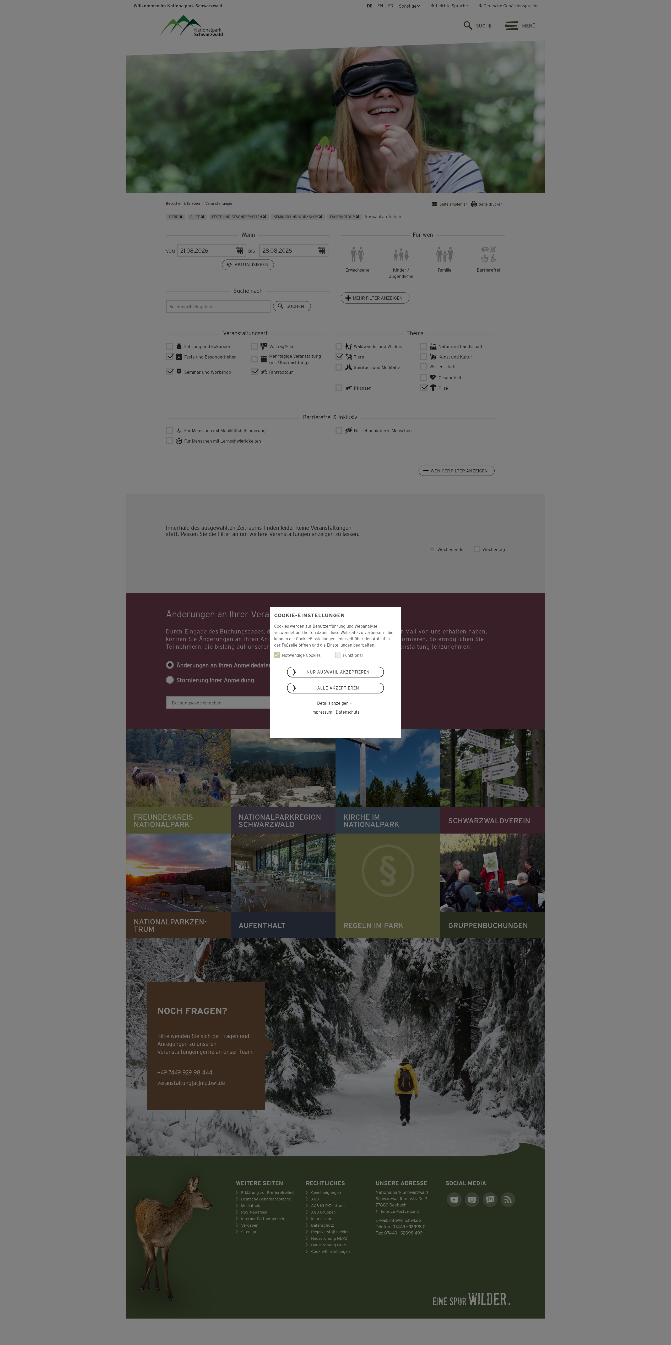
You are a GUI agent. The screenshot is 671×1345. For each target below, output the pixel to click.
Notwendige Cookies (301, 655)
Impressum (321, 712)
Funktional (353, 655)
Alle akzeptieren (338, 688)
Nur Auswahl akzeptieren (338, 672)
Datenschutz (348, 712)
